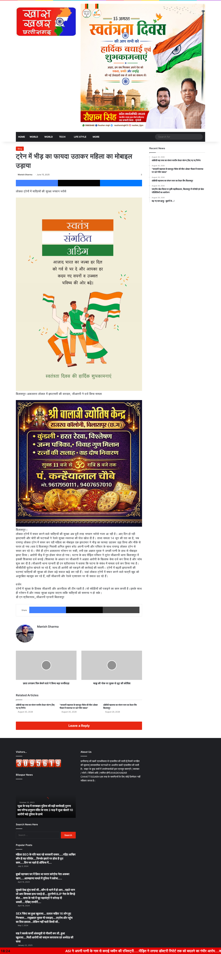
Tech (62, 136)
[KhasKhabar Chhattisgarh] (46, 21)
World (34, 136)
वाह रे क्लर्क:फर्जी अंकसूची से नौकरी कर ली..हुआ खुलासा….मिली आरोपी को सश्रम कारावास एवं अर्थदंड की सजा (44, 937)
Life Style (79, 136)
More (96, 136)
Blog (20, 148)
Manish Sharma (25, 174)
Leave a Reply (79, 726)
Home (21, 136)
